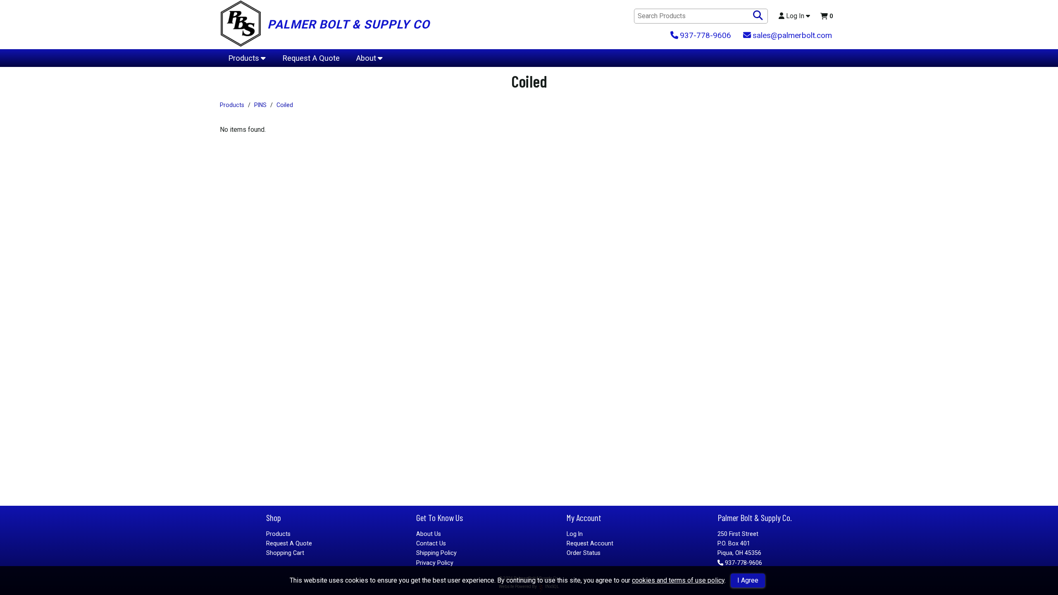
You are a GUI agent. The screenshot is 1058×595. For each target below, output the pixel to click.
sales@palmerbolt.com (792, 35)
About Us (428, 534)
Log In (795, 16)
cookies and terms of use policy (678, 580)
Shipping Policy (436, 553)
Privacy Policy (434, 562)
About (366, 58)
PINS (260, 105)
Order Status (583, 553)
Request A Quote (311, 58)
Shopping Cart (285, 553)
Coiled (284, 105)
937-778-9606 (743, 562)
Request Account (590, 543)
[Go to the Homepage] (240, 24)
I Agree (747, 580)
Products (243, 58)
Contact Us (431, 543)
